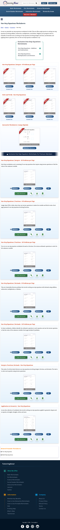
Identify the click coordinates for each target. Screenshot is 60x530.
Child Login (52, 3)
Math (2, 27)
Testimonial (11, 513)
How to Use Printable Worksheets (18, 503)
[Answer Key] (31, 193)
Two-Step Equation (7, 451)
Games (9, 490)
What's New (11, 511)
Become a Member (30, 14)
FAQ (8, 506)
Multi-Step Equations (7, 455)
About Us (42, 498)
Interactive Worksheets (33, 11)
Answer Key (9, 89)
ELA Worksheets (29, 8)
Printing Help (11, 508)
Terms (41, 506)
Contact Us (42, 508)
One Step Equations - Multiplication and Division (26, 54)
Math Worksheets (15, 8)
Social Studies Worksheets (14, 11)
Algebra (7, 27)
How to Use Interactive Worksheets (18, 501)
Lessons (9, 487)
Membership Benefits (14, 498)
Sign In (44, 3)
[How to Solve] (37, 193)
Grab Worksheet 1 (21, 193)
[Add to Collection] (42, 193)
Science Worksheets (43, 8)
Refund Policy (43, 503)
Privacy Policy (43, 501)
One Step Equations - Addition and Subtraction (27, 49)
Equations (12, 27)
